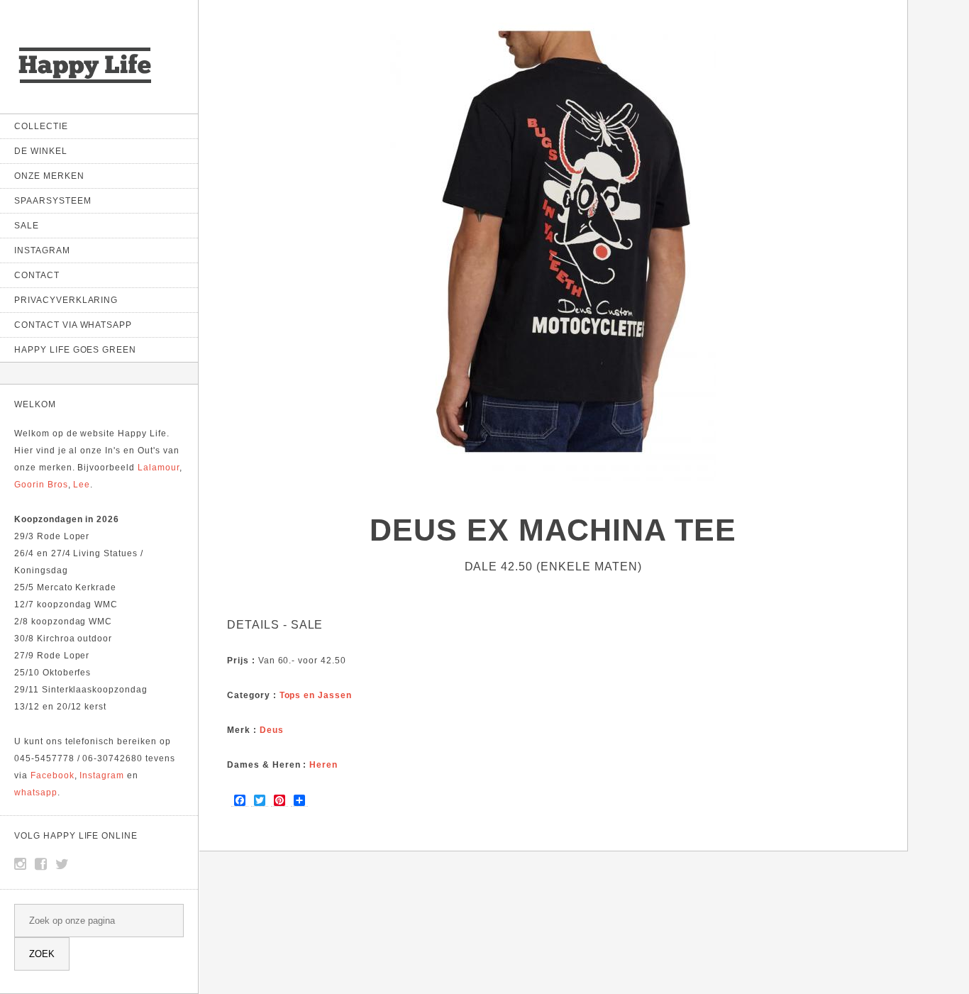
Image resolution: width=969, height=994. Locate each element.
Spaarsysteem (53, 201)
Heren (323, 765)
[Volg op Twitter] (62, 864)
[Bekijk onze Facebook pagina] (41, 864)
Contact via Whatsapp (73, 325)
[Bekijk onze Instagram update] (20, 864)
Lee (81, 485)
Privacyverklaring (66, 300)
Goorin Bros (41, 485)
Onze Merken (49, 176)
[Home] (85, 85)
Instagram (42, 250)
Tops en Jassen (315, 695)
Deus (272, 730)
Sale (26, 226)
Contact (37, 275)
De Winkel (40, 151)
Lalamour (158, 468)
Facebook (52, 775)
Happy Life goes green (75, 350)
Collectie (41, 126)
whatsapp (35, 792)
